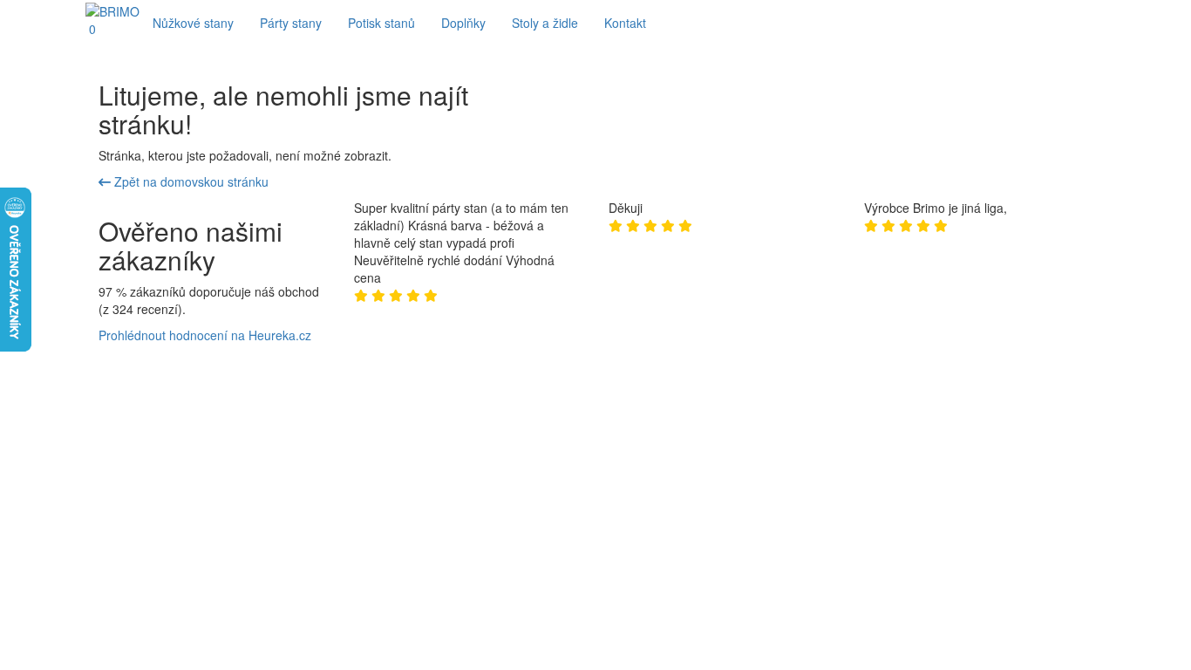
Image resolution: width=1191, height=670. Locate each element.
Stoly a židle (545, 22)
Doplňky (463, 22)
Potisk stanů (381, 22)
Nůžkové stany (193, 22)
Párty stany (291, 22)
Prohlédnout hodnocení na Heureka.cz (205, 335)
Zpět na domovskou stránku (190, 181)
